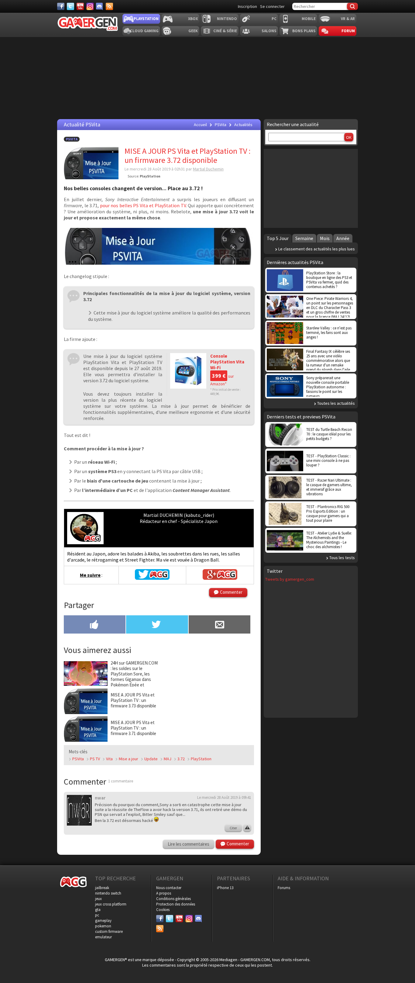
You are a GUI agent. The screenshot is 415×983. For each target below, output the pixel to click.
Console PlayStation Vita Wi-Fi (227, 361)
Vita (109, 758)
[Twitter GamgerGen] (152, 578)
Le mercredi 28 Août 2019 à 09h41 (224, 797)
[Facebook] (60, 6)
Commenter (231, 592)
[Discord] (99, 6)
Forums (284, 887)
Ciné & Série (225, 30)
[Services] (109, 6)
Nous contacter (168, 887)
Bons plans (304, 30)
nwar (100, 798)
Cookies (163, 909)
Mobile (309, 18)
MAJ (167, 758)
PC (274, 18)
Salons (269, 30)
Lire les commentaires (188, 844)
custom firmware (109, 931)
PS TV (95, 758)
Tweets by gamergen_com (289, 579)
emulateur (103, 937)
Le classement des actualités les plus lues (316, 249)
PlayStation (201, 758)
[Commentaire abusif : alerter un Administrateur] (247, 828)
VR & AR (348, 18)
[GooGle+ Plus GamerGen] (220, 578)
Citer (233, 828)
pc (97, 915)
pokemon (103, 926)
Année (342, 238)
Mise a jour (128, 758)
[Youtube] (80, 6)
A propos (163, 893)
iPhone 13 (225, 887)
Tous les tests (342, 557)
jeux (98, 898)
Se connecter (272, 6)
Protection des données (175, 904)
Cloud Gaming (144, 30)
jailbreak (102, 887)
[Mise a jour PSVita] (159, 263)
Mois (325, 238)
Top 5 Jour (278, 238)
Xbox (193, 18)
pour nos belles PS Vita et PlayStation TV (143, 205)
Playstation (146, 18)
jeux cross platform (110, 904)
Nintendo (227, 18)
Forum (348, 30)
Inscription (247, 6)
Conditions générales (173, 898)
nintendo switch (108, 893)
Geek (193, 30)
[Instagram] (90, 6)
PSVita (71, 139)
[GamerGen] (87, 24)
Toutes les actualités (336, 403)
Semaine (304, 238)
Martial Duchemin (208, 169)
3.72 (181, 758)
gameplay (103, 920)
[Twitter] (70, 6)
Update (151, 758)
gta (98, 909)
